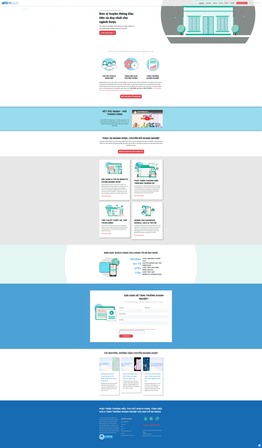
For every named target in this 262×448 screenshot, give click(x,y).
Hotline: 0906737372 (255, 3)
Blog (122, 426)
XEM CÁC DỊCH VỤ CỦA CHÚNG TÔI (131, 151)
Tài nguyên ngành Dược (126, 431)
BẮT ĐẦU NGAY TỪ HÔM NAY (131, 96)
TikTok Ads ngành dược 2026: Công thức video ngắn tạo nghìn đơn (130, 376)
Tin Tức (221, 3)
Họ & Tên (121, 307)
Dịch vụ (215, 3)
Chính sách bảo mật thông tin (127, 435)
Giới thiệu (208, 3)
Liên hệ (232, 3)
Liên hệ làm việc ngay (106, 196)
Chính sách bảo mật (156, 436)
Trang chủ (201, 3)
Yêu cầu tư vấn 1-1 (241, 3)
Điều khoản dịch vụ (147, 436)
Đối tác (226, 3)
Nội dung (121, 319)
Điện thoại (147, 307)
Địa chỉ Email (122, 313)
